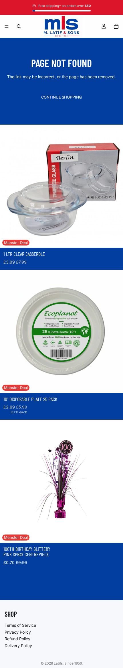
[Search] (19, 26)
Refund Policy (17, 638)
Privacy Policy (18, 631)
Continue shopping (61, 97)
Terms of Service (20, 625)
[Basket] (116, 26)
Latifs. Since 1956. (68, 663)
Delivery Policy (18, 645)
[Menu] (6, 26)
